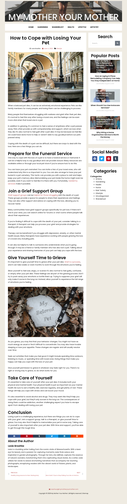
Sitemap (85, 493)
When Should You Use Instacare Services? (105, 106)
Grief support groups (17, 195)
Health (71, 27)
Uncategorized (102, 196)
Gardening (43, 27)
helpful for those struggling (46, 195)
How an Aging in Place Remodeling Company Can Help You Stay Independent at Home (105, 78)
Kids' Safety (101, 190)
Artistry (94, 27)
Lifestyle (82, 27)
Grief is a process (72, 262)
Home (31, 27)
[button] (14, 436)
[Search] (117, 43)
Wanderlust (58, 27)
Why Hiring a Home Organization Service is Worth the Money (105, 134)
